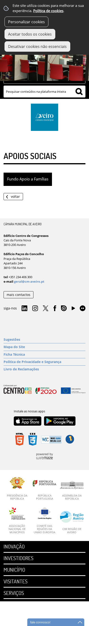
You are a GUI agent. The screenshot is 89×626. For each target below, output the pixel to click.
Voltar (15, 196)
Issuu (64, 308)
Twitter (45, 308)
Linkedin (24, 308)
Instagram (35, 308)
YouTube (73, 309)
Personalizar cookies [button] (26, 21)
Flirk (82, 308)
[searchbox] (44, 91)
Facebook (54, 308)
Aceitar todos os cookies (30, 34)
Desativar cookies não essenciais (37, 46)
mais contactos (18, 294)
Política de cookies (48, 10)
